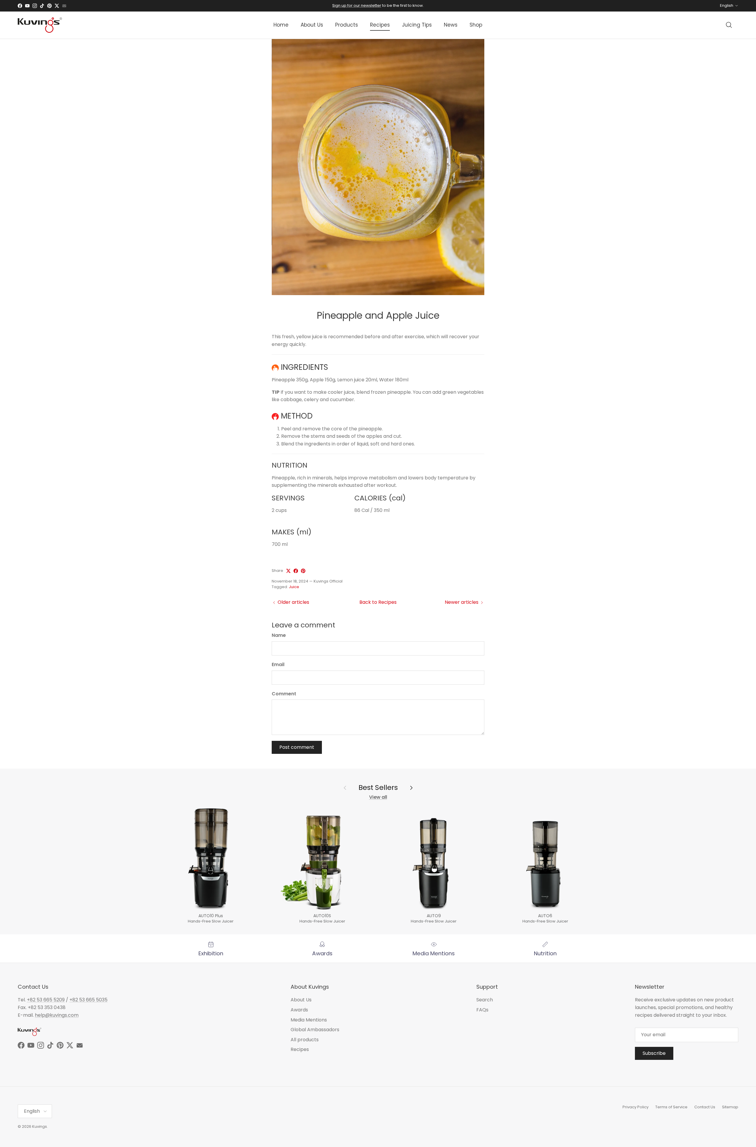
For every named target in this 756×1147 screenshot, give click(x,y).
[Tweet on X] (288, 571)
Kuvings (39, 1126)
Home (281, 24)
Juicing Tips (417, 24)
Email (278, 664)
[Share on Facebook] (296, 571)
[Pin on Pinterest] (303, 571)
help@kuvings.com (57, 1015)
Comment (284, 694)
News (450, 24)
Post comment (296, 747)
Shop (476, 24)
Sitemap (730, 1107)
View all (378, 797)
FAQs (482, 1009)
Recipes (380, 24)
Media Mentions (309, 1019)
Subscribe (654, 1053)
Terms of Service (671, 1107)
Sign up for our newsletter (356, 5)
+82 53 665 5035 (88, 999)
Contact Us (704, 1107)
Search (484, 999)
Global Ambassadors (315, 1029)
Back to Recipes (378, 602)
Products (346, 24)
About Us (312, 24)
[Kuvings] (40, 25)
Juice (294, 587)
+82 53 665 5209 (46, 999)
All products (305, 1039)
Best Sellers (378, 787)
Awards (299, 1009)
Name (279, 635)
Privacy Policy (636, 1107)
